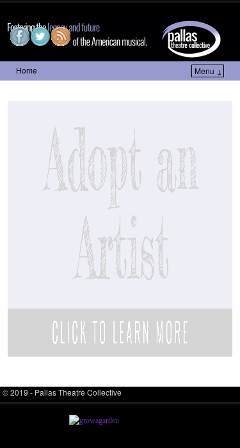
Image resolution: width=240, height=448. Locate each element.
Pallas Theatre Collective (89, 10)
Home (26, 70)
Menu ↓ (208, 70)
